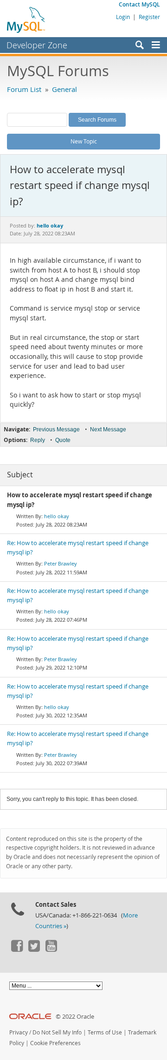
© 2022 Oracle (75, 1017)
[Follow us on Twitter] (33, 949)
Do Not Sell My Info (57, 1032)
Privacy (18, 1032)
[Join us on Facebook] (16, 949)
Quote (63, 440)
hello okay (56, 516)
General (64, 89)
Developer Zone (36, 45)
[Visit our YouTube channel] (51, 949)
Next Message (108, 429)
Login (123, 16)
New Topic (84, 141)
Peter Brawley (60, 563)
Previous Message (56, 429)
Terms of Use (105, 1032)
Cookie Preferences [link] (55, 1043)
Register (149, 16)
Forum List (24, 89)
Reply (37, 440)
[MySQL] (26, 19)
